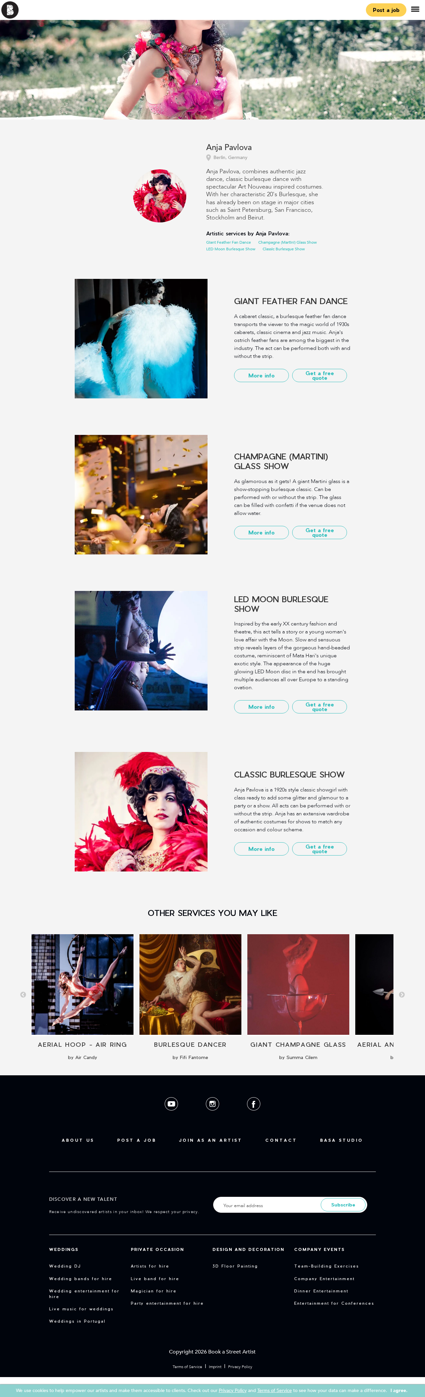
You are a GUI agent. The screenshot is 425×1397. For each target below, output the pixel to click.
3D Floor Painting (235, 1266)
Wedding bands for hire (80, 1278)
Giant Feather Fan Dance (228, 242)
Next (401, 995)
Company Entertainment (324, 1278)
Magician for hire (154, 1290)
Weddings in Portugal (77, 1321)
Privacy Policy (240, 1366)
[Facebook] (254, 1115)
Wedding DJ (65, 1266)
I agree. (398, 1390)
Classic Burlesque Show (284, 249)
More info (261, 375)
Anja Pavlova (229, 148)
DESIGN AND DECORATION (248, 1249)
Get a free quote (319, 375)
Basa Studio (341, 1140)
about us (78, 1140)
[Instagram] (213, 1115)
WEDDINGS (63, 1249)
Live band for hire (155, 1278)
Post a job (386, 10)
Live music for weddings (81, 1308)
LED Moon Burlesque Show (230, 249)
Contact (281, 1140)
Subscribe (343, 1204)
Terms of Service (187, 1366)
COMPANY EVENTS (319, 1249)
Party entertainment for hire (167, 1303)
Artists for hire (150, 1266)
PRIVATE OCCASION (157, 1249)
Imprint (215, 1366)
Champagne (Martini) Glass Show (287, 242)
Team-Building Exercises (326, 1266)
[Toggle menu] (415, 10)
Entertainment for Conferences (334, 1303)
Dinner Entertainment (321, 1290)
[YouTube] (172, 1115)
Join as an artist (210, 1140)
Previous (23, 995)
